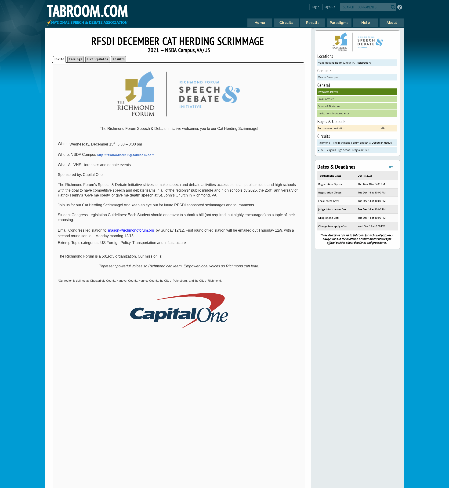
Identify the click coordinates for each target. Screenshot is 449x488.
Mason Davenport (329, 77)
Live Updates (97, 59)
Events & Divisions (329, 106)
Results (118, 59)
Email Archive (326, 99)
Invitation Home (328, 91)
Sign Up (330, 7)
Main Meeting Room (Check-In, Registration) (344, 62)
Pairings (75, 59)
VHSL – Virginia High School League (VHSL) (343, 150)
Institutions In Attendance (333, 113)
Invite (59, 59)
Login (315, 7)
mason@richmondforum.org (131, 230)
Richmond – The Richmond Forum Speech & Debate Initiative (355, 142)
